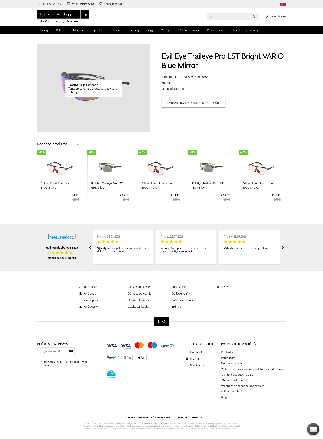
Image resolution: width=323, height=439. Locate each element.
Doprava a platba (232, 363)
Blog (224, 397)
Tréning (176, 306)
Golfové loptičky (89, 300)
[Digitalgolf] (161, 321)
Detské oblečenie (139, 300)
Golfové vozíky (88, 306)
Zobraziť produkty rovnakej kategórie (193, 102)
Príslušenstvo (215, 30)
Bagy (150, 30)
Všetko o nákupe (232, 380)
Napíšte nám (198, 365)
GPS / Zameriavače (184, 300)
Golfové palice (88, 287)
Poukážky (222, 287)
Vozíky (165, 30)
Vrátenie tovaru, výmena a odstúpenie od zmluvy (252, 369)
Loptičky (133, 30)
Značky (44, 30)
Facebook (196, 352)
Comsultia (195, 417)
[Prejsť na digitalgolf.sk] (283, 3)
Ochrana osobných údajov (238, 374)
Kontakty (227, 352)
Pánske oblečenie (139, 287)
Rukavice (115, 30)
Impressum (228, 358)
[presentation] (71, 144)
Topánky (96, 30)
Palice (59, 30)
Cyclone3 (177, 417)
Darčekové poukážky (245, 30)
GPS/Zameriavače (188, 30)
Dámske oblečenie (139, 293)
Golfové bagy (87, 293)
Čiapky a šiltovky (138, 306)
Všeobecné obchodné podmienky (242, 386)
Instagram (196, 359)
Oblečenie (77, 30)
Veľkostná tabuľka (232, 391)
